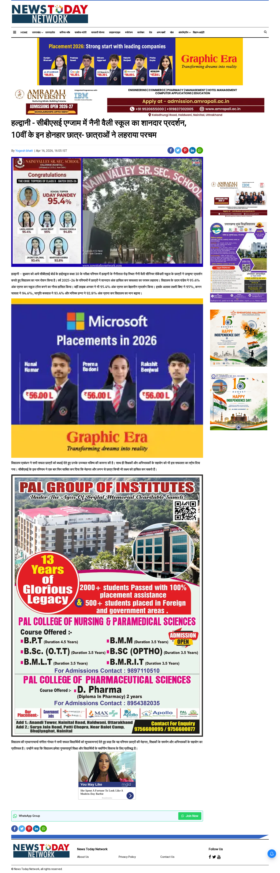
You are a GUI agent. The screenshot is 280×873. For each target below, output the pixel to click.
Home (24, 32)
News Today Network (92, 849)
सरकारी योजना (97, 32)
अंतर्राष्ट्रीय (183, 32)
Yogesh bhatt (24, 151)
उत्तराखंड (36, 32)
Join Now (191, 816)
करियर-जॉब (65, 32)
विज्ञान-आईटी (198, 32)
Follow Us (216, 849)
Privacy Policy (127, 857)
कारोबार (140, 32)
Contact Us (167, 857)
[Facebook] (210, 857)
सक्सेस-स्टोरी (80, 32)
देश (150, 32)
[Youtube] (219, 857)
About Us (83, 857)
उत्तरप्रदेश (50, 32)
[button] (14, 32)
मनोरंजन (129, 32)
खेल (172, 32)
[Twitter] (214, 857)
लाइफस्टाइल (114, 32)
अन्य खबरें (161, 32)
